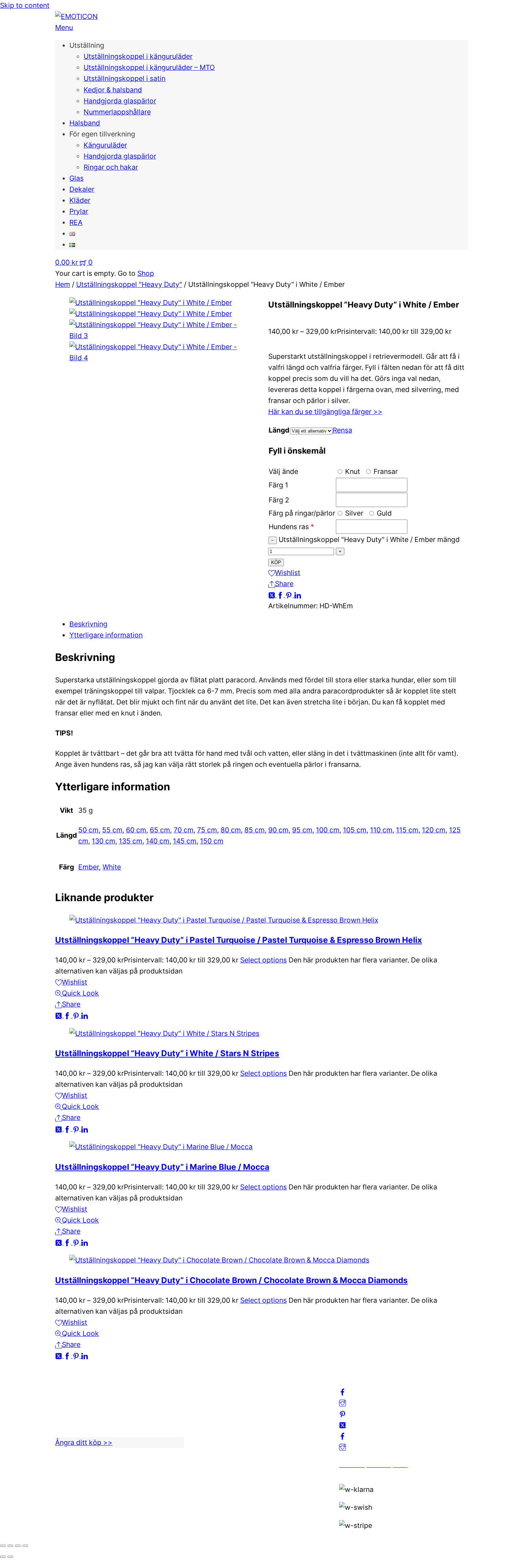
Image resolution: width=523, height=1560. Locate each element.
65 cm (160, 830)
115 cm (407, 830)
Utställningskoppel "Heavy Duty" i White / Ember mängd (369, 539)
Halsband (84, 123)
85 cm (254, 830)
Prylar (78, 211)
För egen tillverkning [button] (102, 134)
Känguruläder (105, 145)
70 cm (184, 830)
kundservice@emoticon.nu (98, 1384)
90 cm (278, 830)
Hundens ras (289, 526)
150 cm (211, 841)
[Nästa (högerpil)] (10, 1557)
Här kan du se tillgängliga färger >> (325, 411)
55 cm (112, 830)
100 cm (327, 830)
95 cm (302, 830)
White (111, 867)
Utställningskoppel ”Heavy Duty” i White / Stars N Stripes (167, 1053)
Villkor (207, 1417)
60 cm (136, 830)
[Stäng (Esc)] (25, 1546)
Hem (62, 284)
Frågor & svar (218, 1439)
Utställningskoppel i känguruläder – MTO (149, 67)
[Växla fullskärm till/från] (10, 1546)
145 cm (184, 841)
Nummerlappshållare (117, 112)
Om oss (209, 1384)
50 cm (88, 830)
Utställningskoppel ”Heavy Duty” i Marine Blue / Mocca (162, 1167)
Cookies (210, 1428)
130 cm (103, 841)
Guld (383, 513)
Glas (76, 178)
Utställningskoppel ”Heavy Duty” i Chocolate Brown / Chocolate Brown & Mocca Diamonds (231, 1280)
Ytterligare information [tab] (106, 635)
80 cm (231, 830)
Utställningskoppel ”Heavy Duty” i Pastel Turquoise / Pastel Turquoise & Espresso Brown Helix (238, 940)
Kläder (79, 200)
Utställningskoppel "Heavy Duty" (129, 284)
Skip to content (24, 5)
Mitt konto (214, 1395)
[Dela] (18, 1546)
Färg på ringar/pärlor (302, 513)
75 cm (207, 830)
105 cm (354, 830)
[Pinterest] (289, 594)
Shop (145, 273)
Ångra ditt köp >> (83, 1442)
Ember (88, 867)
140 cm (157, 841)
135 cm (130, 841)
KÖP (276, 562)
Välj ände (283, 471)
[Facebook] (281, 594)
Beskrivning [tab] (88, 624)
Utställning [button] (86, 45)
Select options (263, 960)
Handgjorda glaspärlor (120, 101)
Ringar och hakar (111, 167)
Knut (351, 471)
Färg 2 (279, 500)
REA (76, 222)
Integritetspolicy (223, 1406)
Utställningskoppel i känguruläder (138, 56)
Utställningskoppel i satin (124, 78)
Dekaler (81, 189)
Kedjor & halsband (113, 90)
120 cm (433, 830)
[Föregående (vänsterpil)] (3, 1557)
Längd (279, 430)
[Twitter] (272, 594)
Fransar (385, 471)
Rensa (342, 430)
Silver (353, 513)
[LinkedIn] (297, 594)
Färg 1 (278, 485)
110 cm (381, 830)
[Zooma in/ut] (3, 1546)
